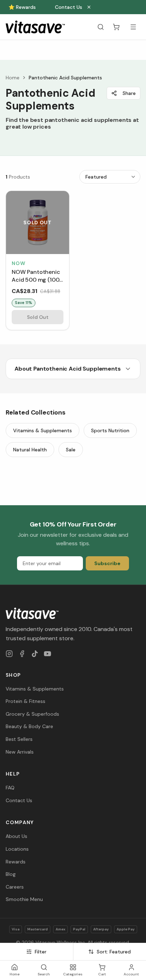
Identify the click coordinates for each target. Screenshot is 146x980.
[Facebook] (22, 653)
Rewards (16, 861)
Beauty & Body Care (29, 726)
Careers (15, 887)
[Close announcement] (88, 7)
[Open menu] (133, 27)
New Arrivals (20, 752)
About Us (16, 836)
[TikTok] (34, 653)
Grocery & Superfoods (32, 714)
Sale (70, 449)
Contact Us (68, 7)
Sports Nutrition (110, 430)
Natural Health (30, 449)
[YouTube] (47, 653)
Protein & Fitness (25, 701)
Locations (17, 849)
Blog (11, 874)
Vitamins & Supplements (42, 430)
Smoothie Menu (24, 899)
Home (12, 77)
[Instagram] (9, 653)
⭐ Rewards (22, 7)
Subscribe (107, 563)
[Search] (101, 27)
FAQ (10, 787)
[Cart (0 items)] (116, 27)
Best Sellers (19, 739)
